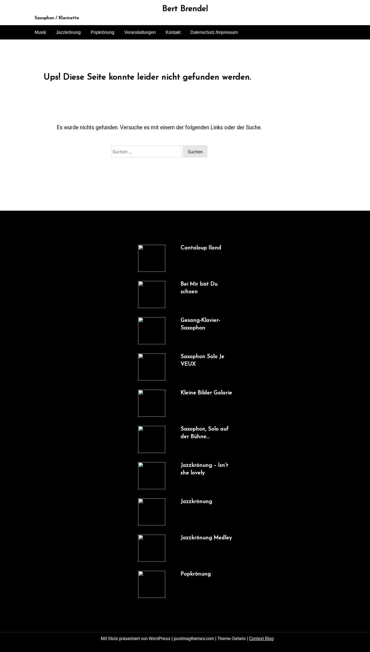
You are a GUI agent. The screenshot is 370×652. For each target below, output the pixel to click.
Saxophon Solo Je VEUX (202, 360)
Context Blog (261, 638)
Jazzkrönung (68, 32)
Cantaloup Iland (201, 248)
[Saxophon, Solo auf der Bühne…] (151, 439)
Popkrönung (102, 32)
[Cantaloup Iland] (151, 258)
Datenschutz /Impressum (214, 32)
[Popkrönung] (151, 584)
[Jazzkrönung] (151, 511)
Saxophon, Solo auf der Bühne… (205, 432)
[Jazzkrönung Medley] (151, 548)
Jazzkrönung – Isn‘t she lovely (204, 469)
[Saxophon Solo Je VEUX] (151, 366)
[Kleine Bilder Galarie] (151, 403)
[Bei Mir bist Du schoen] (151, 294)
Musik (40, 32)
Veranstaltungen (140, 32)
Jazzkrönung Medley (206, 538)
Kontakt (173, 32)
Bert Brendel (185, 9)
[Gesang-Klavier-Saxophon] (151, 330)
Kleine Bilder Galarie (206, 393)
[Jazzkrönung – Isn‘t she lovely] (151, 475)
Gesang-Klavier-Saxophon (200, 324)
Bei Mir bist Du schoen (199, 288)
